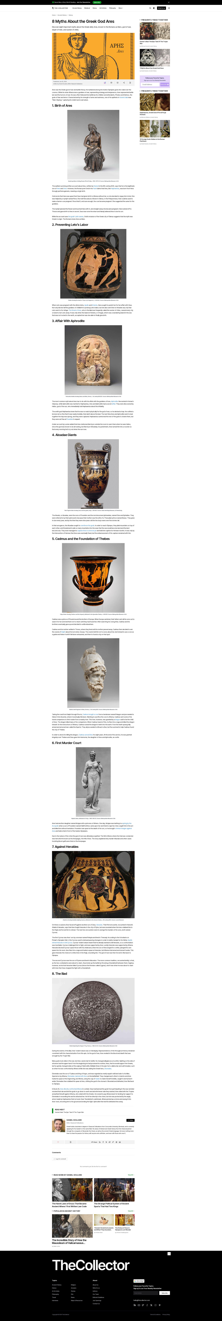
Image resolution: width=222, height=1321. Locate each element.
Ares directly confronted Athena (71, 1089)
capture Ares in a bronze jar (86, 531)
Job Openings (97, 1300)
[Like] (58, 1142)
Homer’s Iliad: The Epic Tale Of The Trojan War (69, 1112)
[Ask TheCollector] (105, 83)
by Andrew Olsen (98, 1232)
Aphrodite (114, 401)
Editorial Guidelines (98, 1297)
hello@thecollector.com (141, 1300)
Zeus (65, 188)
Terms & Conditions (155, 1314)
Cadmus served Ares (86, 735)
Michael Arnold (145, 46)
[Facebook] (103, 1142)
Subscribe (97, 2)
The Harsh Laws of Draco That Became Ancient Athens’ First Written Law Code (69, 1205)
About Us (95, 1285)
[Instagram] (155, 1305)
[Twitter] (106, 1142)
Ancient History (62, 15)
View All (130, 1175)
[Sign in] (169, 8)
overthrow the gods (87, 525)
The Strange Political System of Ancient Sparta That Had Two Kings (111, 1205)
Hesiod (96, 186)
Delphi (63, 632)
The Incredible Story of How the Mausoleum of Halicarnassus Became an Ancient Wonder (69, 1241)
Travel (54, 1297)
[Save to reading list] (117, 82)
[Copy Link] (113, 1142)
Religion (73, 1285)
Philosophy (55, 1294)
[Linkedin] (100, 1142)
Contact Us (96, 1303)
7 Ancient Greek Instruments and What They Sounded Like (104, 1229)
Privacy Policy (166, 1314)
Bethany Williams (145, 117)
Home (54, 15)
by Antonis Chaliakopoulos (121, 1232)
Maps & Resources (77, 1300)
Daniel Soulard (63, 84)
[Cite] (130, 83)
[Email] (120, 1142)
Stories (73, 1291)
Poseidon (70, 419)
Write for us (161, 8)
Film (72, 1294)
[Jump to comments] (111, 82)
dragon (117, 719)
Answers (73, 1288)
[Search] (150, 8)
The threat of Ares (75, 310)
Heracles (99, 925)
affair (113, 404)
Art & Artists (55, 1291)
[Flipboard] (116, 1142)
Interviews (55, 1300)
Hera (58, 188)
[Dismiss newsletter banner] (169, 2)
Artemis (94, 305)
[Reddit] (109, 1142)
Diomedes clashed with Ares (77, 1076)
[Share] (124, 82)
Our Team (96, 1294)
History (71, 15)
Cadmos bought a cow (90, 714)
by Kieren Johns (56, 1246)
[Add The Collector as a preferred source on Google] (138, 1281)
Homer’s (123, 97)
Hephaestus (115, 188)
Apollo (86, 305)
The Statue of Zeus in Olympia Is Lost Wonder (123, 1229)
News (72, 1297)
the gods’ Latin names (75, 216)
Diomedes (107, 1068)
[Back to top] (169, 1253)
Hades (97, 1079)
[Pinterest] (159, 1305)
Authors (95, 1291)
